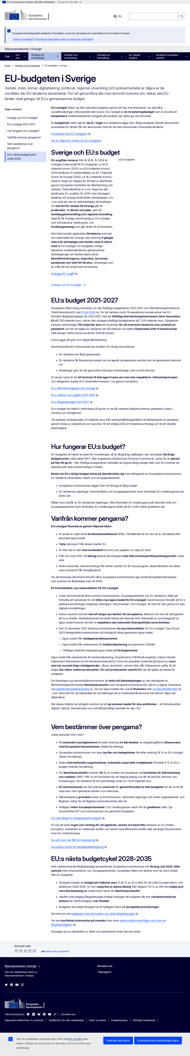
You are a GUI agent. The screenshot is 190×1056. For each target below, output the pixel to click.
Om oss (17, 56)
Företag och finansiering (103, 56)
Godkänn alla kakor (118, 1040)
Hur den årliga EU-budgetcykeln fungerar (76, 818)
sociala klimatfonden (165, 689)
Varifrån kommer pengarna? (24, 137)
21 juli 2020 (88, 312)
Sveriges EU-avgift (62, 273)
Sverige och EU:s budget (22, 117)
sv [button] (120, 16)
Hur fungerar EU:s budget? (23, 130)
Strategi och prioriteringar (38, 56)
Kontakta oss (68, 1014)
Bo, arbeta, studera (135, 56)
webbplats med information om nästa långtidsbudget (103, 913)
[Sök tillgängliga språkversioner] (89, 134)
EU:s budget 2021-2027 (21, 124)
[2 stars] (18, 951)
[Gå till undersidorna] (25, 56)
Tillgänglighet (104, 971)
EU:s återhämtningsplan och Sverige (73, 388)
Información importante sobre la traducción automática (64, 39)
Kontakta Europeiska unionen (167, 56)
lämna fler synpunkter (57, 951)
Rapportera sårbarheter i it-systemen (24, 1020)
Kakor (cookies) (97, 1020)
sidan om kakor (75, 1038)
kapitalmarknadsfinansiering (72, 689)
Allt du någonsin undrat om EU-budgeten (76, 140)
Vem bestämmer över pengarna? (20, 146)
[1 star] (16, 951)
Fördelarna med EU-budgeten (69, 133)
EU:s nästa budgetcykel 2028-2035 (21, 156)
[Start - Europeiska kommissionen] (29, 15)
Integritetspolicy (119, 1020)
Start (7, 56)
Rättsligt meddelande (144, 1020)
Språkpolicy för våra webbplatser (66, 1020)
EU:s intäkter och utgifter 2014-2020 (73, 395)
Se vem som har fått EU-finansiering (73, 840)
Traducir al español (22, 39)
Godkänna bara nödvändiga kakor (158, 1040)
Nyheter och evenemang (71, 56)
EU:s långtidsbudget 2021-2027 (70, 401)
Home (8, 65)
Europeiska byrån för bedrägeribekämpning (77, 846)
